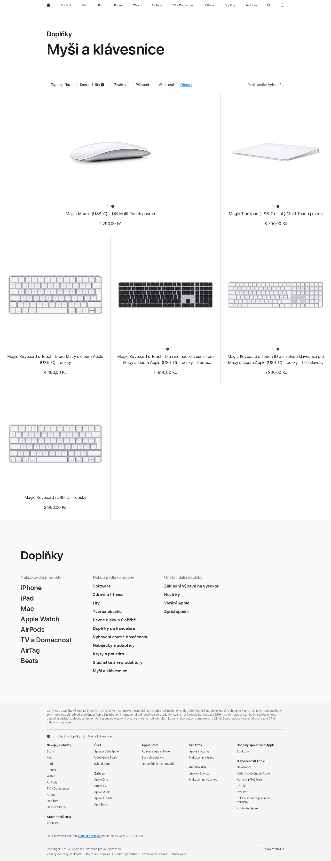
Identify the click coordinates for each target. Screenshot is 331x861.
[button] (269, 5)
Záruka (241, 786)
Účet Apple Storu (105, 757)
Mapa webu (179, 854)
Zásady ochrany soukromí (64, 854)
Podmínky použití (126, 854)
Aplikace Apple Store (156, 751)
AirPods (52, 782)
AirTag (51, 795)
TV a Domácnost (58, 788)
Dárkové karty (56, 807)
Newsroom (244, 767)
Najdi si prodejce (89, 836)
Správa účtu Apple (106, 751)
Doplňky (52, 801)
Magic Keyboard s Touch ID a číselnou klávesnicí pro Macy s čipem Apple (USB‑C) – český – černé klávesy (165, 360)
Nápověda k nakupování (158, 764)
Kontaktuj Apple (247, 808)
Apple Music (102, 792)
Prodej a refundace (154, 854)
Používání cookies (98, 854)
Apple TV (100, 786)
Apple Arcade (103, 798)
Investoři (242, 792)
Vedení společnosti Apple (253, 773)
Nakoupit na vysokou (203, 779)
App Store (101, 804)
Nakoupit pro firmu (201, 757)
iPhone (51, 770)
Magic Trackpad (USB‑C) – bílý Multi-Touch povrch (276, 213)
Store (50, 751)
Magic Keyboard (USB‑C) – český (55, 497)
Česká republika (273, 849)
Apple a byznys (199, 751)
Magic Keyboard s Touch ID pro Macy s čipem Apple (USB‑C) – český (55, 359)
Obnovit (186, 85)
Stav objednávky (153, 757)
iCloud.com (102, 764)
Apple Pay (53, 823)
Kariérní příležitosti (249, 779)
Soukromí (243, 751)
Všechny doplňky (69, 736)
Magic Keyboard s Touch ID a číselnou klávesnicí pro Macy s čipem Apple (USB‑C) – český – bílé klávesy (276, 359)
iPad (50, 764)
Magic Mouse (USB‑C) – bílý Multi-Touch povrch (110, 213)
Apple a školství (199, 773)
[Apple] (48, 736)
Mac (50, 757)
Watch (51, 776)
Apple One (101, 779)
